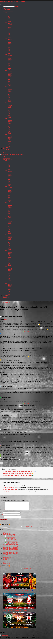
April (9, 17)
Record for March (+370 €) (11, 541)
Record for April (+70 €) (11, 539)
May (8, 16)
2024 (6, 38)
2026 (6, 12)
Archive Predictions (7, 492)
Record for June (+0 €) (11, 537)
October (9, 26)
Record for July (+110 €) (11, 535)
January (9, 21)
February (9, 19)
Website (1, 517)
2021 (6, 86)
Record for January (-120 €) (12, 543)
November (10, 24)
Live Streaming (6, 558)
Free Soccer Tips (6, 302)
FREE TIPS (5, 148)
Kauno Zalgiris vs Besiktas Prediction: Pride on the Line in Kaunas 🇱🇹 (18, 475)
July (8, 13)
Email (1, 514)
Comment (2, 509)
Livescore (5, 556)
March (9, 18)
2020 (6, 102)
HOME (4, 8)
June (9, 14)
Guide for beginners (6, 563)
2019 (6, 118)
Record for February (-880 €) (12, 542)
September (10, 27)
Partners (4, 561)
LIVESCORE (5, 151)
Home (4, 532)
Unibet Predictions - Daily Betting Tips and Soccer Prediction (12, 1)
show (5, 319)
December (10, 23)
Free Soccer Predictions (8, 487)
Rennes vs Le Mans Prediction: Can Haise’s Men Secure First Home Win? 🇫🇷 (19, 471)
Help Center (5, 559)
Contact (4, 562)
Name (1, 512)
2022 (6, 70)
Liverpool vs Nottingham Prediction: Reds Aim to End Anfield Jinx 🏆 (18, 473)
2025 (6, 22)
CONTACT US (5, 152)
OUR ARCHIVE (5, 147)
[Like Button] (1, 463)
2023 (6, 54)
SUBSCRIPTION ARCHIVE (8, 11)
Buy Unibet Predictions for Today (10, 489)
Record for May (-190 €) (11, 538)
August (9, 28)
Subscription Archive (7, 557)
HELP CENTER (6, 149)
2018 (6, 135)
